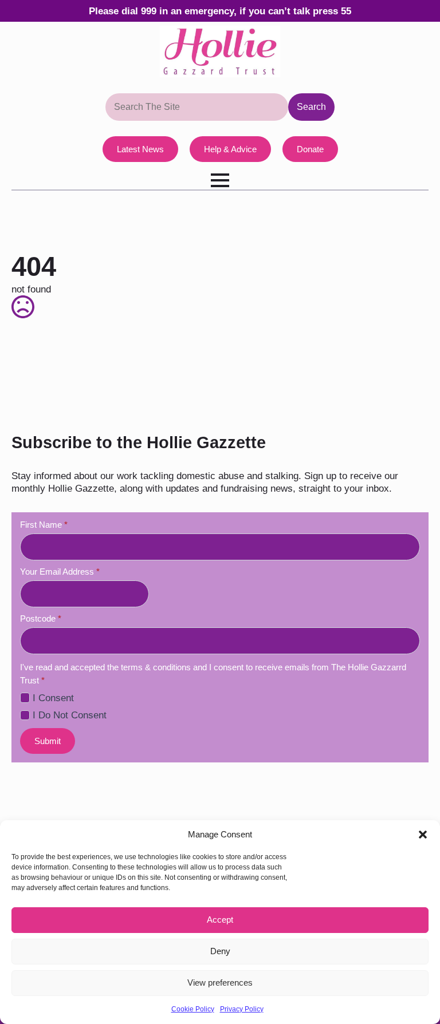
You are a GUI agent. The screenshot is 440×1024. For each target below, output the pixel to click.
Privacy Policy (242, 1009)
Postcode (40, 618)
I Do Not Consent (70, 715)
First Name (44, 524)
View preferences (220, 982)
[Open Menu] (220, 180)
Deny (220, 951)
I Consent (53, 697)
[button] (423, 834)
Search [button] (311, 107)
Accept (220, 919)
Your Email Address (60, 571)
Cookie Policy (192, 1009)
